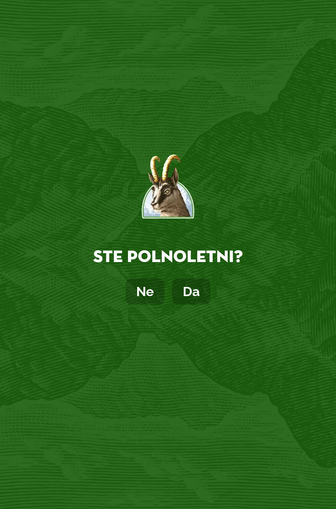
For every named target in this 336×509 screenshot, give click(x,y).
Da (191, 291)
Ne (145, 291)
